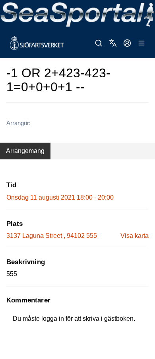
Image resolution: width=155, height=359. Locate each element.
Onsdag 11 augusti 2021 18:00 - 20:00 (60, 197)
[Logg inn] (127, 43)
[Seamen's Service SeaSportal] (77, 14)
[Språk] (113, 43)
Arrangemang (25, 150)
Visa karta (134, 235)
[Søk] (98, 43)
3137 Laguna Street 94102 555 (51, 235)
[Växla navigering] (141, 43)
